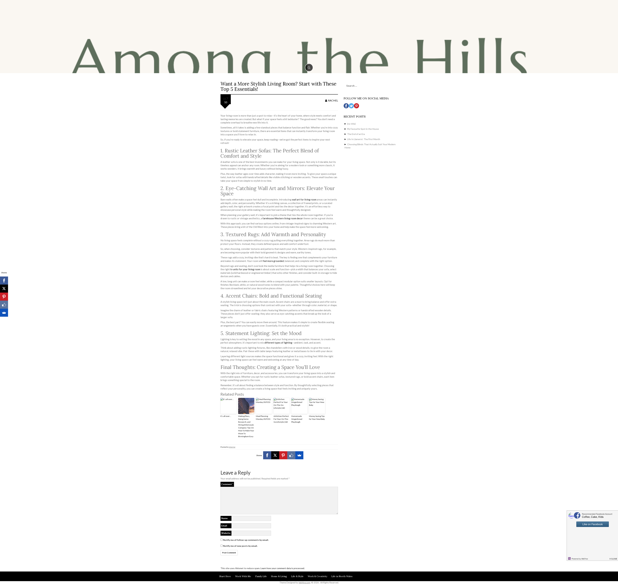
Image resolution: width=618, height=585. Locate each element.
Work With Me (243, 576)
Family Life (261, 576)
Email (224, 525)
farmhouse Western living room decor (282, 218)
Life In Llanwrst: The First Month (363, 139)
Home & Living (279, 576)
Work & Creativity (317, 576)
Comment (227, 484)
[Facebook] (267, 455)
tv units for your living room (245, 269)
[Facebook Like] (291, 455)
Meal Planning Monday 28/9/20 (263, 417)
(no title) (351, 123)
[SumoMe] (299, 455)
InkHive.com (304, 582)
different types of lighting (278, 342)
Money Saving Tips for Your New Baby (317, 417)
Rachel (333, 100)
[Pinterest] (283, 455)
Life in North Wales (341, 576)
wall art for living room (304, 199)
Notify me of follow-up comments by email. (246, 540)
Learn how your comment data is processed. (283, 568)
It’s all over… (225, 416)
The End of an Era (356, 134)
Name (224, 518)
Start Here (225, 576)
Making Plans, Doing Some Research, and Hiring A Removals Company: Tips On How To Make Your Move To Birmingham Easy (246, 426)
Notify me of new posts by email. (240, 545)
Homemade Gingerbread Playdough (296, 419)
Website (225, 533)
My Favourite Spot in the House (363, 128)
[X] (275, 455)
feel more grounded (273, 260)
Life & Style (297, 576)
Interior (232, 447)
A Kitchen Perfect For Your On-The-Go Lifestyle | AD (281, 419)
